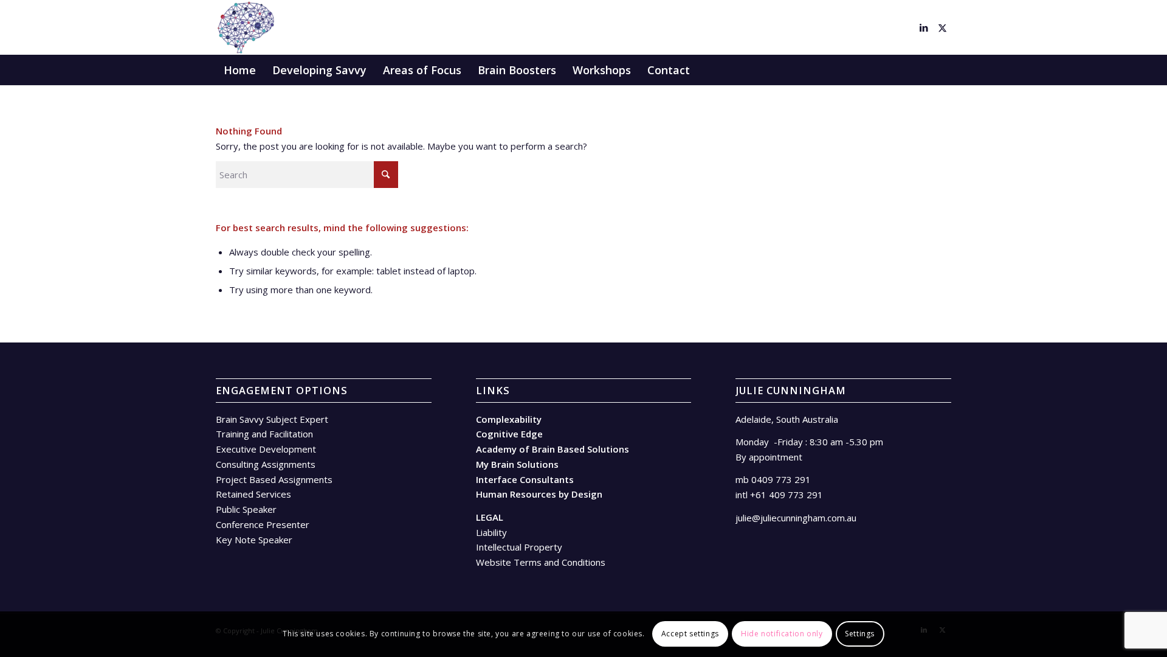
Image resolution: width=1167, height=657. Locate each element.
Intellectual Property (519, 547)
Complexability (509, 419)
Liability (491, 532)
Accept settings (690, 633)
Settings (860, 633)
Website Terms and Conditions (540, 562)
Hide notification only (781, 633)
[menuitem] (240, 70)
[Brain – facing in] (245, 27)
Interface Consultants (525, 479)
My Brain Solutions (517, 464)
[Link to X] (942, 27)
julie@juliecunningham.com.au (795, 518)
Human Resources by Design (539, 494)
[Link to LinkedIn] (924, 27)
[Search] (943, 70)
